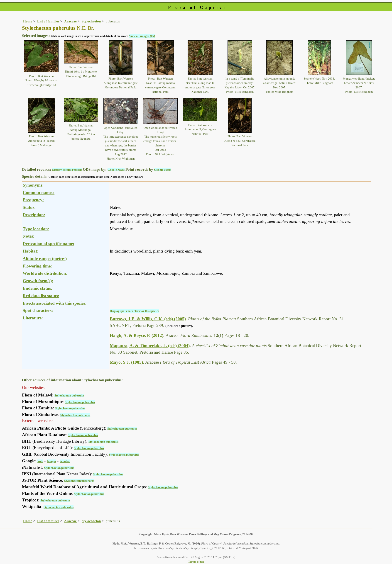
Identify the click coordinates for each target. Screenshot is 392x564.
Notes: (28, 236)
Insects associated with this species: (54, 303)
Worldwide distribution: (45, 273)
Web (40, 461)
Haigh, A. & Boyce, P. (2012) (136, 335)
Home (27, 21)
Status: (29, 207)
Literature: (33, 318)
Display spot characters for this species (134, 311)
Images (51, 461)
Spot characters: (38, 310)
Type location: (36, 228)
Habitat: (30, 251)
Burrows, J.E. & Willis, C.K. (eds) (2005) (148, 318)
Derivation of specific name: (48, 243)
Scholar (65, 461)
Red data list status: (41, 295)
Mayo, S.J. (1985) (126, 362)
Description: (34, 214)
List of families (48, 21)
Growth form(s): (38, 280)
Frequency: (33, 199)
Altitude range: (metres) (45, 258)
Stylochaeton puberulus (69, 395)
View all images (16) (142, 36)
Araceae (70, 21)
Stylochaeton (91, 21)
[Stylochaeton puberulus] (41, 55)
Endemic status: (37, 288)
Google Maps (116, 169)
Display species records (67, 169)
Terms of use (196, 561)
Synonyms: (33, 185)
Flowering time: (37, 266)
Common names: (38, 192)
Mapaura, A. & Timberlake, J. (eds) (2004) (150, 345)
